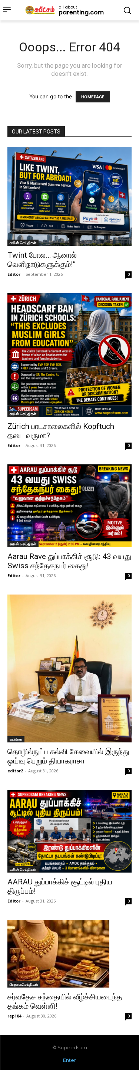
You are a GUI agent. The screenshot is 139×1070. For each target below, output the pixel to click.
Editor (13, 274)
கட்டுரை (16, 739)
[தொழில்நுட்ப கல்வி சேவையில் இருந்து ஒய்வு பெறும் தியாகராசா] (69, 669)
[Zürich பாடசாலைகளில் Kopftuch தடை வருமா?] (69, 355)
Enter (69, 1060)
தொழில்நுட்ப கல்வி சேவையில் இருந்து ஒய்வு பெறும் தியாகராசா (68, 756)
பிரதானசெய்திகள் (24, 984)
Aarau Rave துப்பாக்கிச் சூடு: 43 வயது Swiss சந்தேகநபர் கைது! (69, 561)
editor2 (15, 770)
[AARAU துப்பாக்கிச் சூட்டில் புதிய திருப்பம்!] (69, 831)
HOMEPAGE (93, 96)
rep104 (14, 1016)
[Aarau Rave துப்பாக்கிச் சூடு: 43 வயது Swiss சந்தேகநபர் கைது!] (69, 505)
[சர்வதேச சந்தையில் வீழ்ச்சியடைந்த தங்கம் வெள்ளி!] (69, 954)
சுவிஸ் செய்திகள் (23, 242)
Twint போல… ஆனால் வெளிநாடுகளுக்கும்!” (42, 260)
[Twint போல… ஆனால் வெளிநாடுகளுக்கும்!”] (69, 196)
